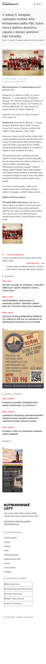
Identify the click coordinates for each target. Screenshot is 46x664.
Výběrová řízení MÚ (12, 559)
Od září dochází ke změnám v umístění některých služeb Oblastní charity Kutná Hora (23, 288)
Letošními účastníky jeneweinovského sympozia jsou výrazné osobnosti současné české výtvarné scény (22, 418)
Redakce (8, 572)
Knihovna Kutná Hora (13, 594)
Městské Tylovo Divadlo (14, 599)
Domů (4, 40)
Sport (6, 81)
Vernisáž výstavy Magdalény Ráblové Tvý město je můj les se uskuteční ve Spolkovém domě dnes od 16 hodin (22, 319)
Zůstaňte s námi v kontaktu (19, 617)
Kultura (7, 546)
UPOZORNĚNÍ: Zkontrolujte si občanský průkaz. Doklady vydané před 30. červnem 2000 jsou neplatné (22, 303)
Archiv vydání (9, 568)
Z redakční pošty (14, 81)
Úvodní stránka (10, 538)
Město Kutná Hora (11, 584)
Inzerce (7, 563)
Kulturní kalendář (11, 555)
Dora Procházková (10, 79)
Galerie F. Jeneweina (13, 603)
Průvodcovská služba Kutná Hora (18, 589)
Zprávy (22, 81)
